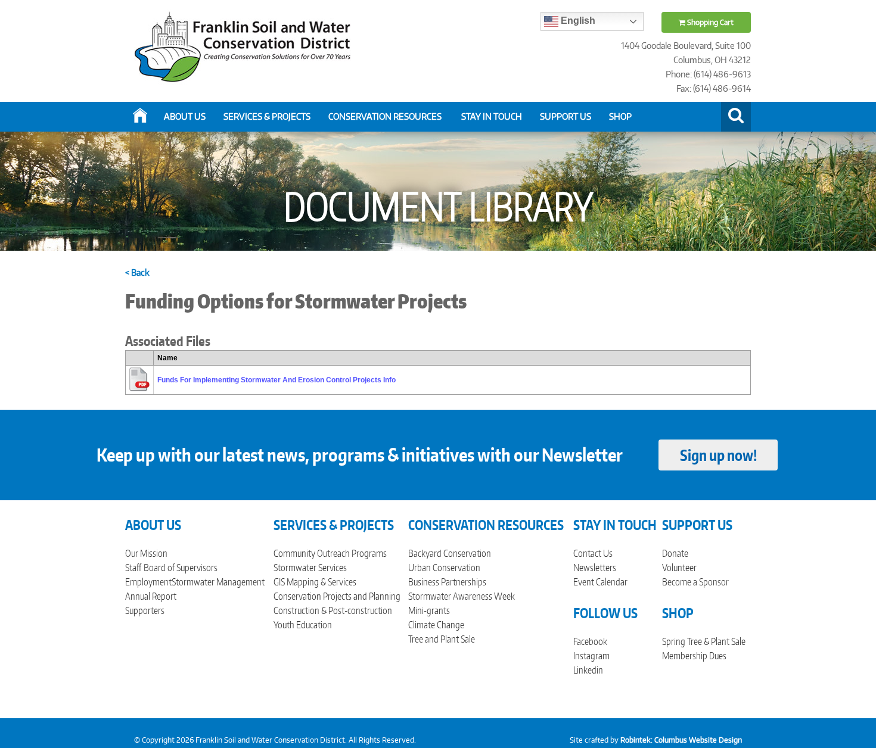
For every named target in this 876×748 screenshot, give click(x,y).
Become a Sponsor (695, 582)
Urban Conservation (444, 568)
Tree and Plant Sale (441, 639)
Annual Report (150, 596)
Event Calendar (600, 582)
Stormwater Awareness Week (461, 596)
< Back (137, 272)
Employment (148, 582)
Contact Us (593, 553)
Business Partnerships (447, 582)
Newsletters (594, 568)
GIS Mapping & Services (315, 582)
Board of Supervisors (181, 568)
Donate (675, 553)
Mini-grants (429, 610)
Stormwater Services (310, 568)
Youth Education (303, 625)
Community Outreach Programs (330, 553)
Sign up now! (718, 455)
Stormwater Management (218, 582)
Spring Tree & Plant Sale (703, 641)
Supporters (144, 610)
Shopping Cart (709, 22)
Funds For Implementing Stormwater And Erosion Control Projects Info (276, 380)
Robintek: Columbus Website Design (681, 739)
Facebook (590, 641)
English (576, 20)
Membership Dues (694, 656)
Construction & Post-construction (333, 610)
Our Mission (146, 553)
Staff (133, 568)
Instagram (591, 656)
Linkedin (588, 670)
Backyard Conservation (449, 553)
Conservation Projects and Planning (337, 596)
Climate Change (436, 625)
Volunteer (679, 568)
